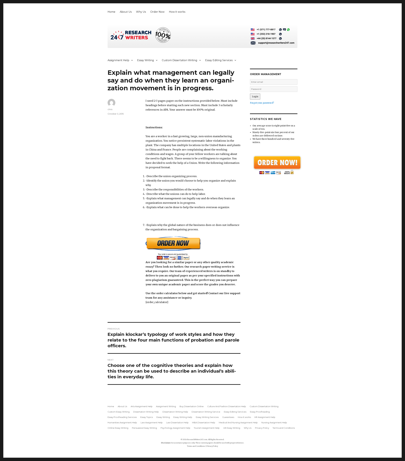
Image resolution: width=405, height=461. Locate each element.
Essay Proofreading (260, 411)
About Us (126, 11)
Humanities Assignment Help (122, 422)
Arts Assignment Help (142, 406)
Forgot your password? (262, 103)
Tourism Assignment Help (207, 428)
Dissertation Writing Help (146, 411)
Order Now (157, 11)
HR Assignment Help (264, 417)
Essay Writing (145, 60)
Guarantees (228, 417)
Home (111, 11)
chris (110, 109)
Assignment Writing (166, 406)
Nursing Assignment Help (274, 422)
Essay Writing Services (207, 417)
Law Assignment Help (152, 422)
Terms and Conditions (284, 428)
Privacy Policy (262, 428)
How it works (177, 11)
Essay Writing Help (182, 417)
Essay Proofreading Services (122, 417)
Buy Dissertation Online (192, 406)
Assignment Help (118, 60)
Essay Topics (146, 417)
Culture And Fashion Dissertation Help (226, 406)
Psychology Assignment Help (175, 428)
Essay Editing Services (219, 60)
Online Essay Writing (118, 428)
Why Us (141, 11)
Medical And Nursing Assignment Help (238, 422)
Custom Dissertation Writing (179, 60)
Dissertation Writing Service (206, 411)
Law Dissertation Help (177, 422)
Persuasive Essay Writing (144, 428)
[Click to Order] (193, 248)
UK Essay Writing (231, 428)
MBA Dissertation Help (203, 422)
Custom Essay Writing (119, 411)
